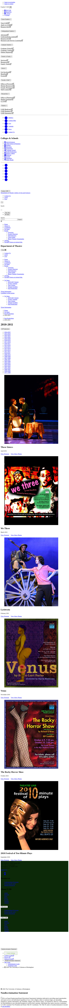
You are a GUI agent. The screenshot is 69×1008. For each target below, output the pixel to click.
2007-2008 (7, 358)
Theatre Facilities (13, 287)
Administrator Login (13, 964)
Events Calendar (12, 283)
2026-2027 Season (13, 282)
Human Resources (7, 86)
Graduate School (6, 48)
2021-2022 (7, 337)
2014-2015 (7, 346)
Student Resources (9, 885)
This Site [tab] (7, 212)
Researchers (4, 93)
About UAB (4, 917)
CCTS (3, 101)
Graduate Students (6, 44)
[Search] (2, 202)
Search (3, 218)
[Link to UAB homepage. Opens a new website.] (16, 936)
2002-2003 (7, 366)
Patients (3, 105)
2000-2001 (7, 369)
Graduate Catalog (6, 50)
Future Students (5, 19)
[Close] (10, 7)
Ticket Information (6, 291)
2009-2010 (7, 355)
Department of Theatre (7, 193)
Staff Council (5, 90)
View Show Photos (16, 454)
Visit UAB (4, 23)
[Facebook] (6, 165)
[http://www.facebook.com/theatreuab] (5, 873)
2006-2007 (7, 359)
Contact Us (7, 196)
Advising (4, 35)
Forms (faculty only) (10, 884)
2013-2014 (7, 348)
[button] (34, 293)
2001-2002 (7, 368)
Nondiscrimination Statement (8, 949)
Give (5, 199)
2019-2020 (7, 338)
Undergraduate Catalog (8, 37)
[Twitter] (6, 168)
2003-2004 (7, 364)
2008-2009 (7, 356)
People (6, 231)
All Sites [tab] (7, 214)
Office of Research (7, 98)
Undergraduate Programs (11, 882)
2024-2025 (7, 332)
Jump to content (8, 4)
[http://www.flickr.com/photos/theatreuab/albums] (5, 874)
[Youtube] (6, 174)
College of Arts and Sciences (22, 193)
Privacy (7, 957)
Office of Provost (6, 84)
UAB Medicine (6, 109)
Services (3, 60)
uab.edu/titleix (6, 1006)
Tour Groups (11, 285)
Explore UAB (5, 191)
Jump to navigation (9, 2)
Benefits (3, 74)
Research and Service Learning (11, 41)
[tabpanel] (34, 218)
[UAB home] (34, 189)
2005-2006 (7, 361)
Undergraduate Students (7, 31)
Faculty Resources (7, 88)
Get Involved (5, 72)
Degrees (6, 894)
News (6, 898)
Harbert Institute (6, 99)
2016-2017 (7, 343)
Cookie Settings (11, 953)
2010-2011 (7, 353)
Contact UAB (9, 955)
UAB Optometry (6, 113)
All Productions (5, 329)
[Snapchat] (6, 176)
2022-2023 (7, 335)
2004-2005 (7, 363)
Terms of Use (9, 959)
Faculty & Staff (5, 80)
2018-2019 (7, 340)
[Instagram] (6, 171)
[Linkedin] (6, 179)
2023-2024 (7, 334)
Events (3, 76)
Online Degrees (6, 52)
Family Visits (5, 64)
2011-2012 (7, 351)
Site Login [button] (7, 962)
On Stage (7, 280)
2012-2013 (7, 350)
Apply (6, 197)
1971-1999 (7, 372)
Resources (4, 62)
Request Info (5, 27)
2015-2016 (7, 345)
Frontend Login (12, 965)
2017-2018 (7, 342)
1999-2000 (7, 371)
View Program (5, 454)
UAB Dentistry (6, 111)
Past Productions (12, 288)
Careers (6, 901)
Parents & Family (6, 56)
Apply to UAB (5, 25)
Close (3, 250)
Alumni (3, 68)
